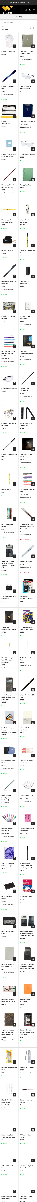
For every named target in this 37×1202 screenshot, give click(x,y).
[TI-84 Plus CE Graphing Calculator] (27, 586)
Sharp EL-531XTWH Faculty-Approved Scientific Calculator (27, 933)
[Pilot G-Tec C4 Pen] (27, 785)
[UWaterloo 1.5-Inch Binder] (9, 750)
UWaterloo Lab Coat (8, 51)
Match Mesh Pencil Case (8, 932)
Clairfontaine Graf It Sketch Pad (27, 830)
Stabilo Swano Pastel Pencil (27, 659)
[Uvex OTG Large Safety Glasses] (27, 76)
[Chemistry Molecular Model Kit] (9, 413)
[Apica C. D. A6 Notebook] (27, 306)
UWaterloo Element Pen (8, 87)
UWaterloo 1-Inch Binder (26, 455)
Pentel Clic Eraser (26, 561)
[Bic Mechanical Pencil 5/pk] (9, 1056)
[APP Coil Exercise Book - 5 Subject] (9, 853)
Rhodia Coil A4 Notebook (25, 1000)
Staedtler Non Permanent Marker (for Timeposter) (26, 866)
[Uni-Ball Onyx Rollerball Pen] (27, 378)
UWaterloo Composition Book (26, 352)
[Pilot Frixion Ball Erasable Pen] (9, 818)
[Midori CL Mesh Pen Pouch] (9, 886)
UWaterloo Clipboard (27, 121)
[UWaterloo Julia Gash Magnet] (9, 306)
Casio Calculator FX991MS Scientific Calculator (8, 697)
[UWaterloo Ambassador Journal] (9, 616)
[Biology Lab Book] (27, 174)
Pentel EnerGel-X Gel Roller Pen (8, 282)
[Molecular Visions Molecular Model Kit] (9, 988)
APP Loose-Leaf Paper (25, 1136)
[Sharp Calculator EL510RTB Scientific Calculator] (27, 1019)
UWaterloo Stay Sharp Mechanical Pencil (9, 186)
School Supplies (10, 22)
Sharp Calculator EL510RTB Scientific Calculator (27, 1032)
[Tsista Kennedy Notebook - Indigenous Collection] (9, 717)
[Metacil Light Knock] (27, 1056)
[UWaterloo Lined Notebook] (27, 1186)
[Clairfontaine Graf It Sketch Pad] (27, 818)
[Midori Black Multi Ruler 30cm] (27, 413)
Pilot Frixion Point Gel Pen (27, 490)
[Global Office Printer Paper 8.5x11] (9, 1186)
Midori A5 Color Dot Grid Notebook (8, 965)
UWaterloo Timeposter (5, 122)
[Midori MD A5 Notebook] (27, 717)
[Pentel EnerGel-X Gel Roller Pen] (9, 271)
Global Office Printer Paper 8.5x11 (8, 1198)
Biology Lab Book (26, 185)
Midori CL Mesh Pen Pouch (8, 897)
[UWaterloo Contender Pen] (9, 443)
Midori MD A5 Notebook (24, 729)
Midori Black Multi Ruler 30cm (26, 425)
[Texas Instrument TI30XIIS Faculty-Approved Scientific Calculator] (9, 551)
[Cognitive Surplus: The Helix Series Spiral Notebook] (9, 1019)
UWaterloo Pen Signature (25, 221)
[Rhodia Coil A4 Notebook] (27, 988)
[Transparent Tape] (27, 886)
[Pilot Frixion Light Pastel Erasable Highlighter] (9, 647)
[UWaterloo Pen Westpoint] (27, 271)
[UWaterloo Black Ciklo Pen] (27, 684)
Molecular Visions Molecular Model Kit (8, 1000)
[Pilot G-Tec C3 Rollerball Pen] (9, 1089)
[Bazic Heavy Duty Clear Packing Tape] (9, 1124)
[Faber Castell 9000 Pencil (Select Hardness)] (9, 785)
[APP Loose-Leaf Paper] (27, 1124)
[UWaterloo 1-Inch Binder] (27, 443)
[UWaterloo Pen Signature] (27, 209)
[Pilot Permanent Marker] (9, 513)
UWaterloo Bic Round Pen (27, 252)
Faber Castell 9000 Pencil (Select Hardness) (8, 798)
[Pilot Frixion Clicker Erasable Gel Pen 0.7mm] (9, 341)
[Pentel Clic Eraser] (27, 551)
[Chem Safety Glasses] (27, 143)
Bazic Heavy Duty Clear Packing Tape (8, 1136)
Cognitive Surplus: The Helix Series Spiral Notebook (7, 1032)
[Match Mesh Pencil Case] (9, 921)
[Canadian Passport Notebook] (27, 750)
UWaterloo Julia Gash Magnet (8, 317)
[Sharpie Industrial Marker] (27, 1089)
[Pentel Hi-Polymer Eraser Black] (27, 1155)
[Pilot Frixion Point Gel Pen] (27, 478)
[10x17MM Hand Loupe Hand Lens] (9, 586)
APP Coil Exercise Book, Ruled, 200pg (26, 628)
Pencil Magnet (6, 489)
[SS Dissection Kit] (9, 240)
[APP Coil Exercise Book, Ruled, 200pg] (27, 616)
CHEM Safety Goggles (9, 388)
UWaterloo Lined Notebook (26, 1198)
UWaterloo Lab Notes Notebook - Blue (8, 155)
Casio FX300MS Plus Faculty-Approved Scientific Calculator (27, 966)
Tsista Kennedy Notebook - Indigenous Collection (9, 730)
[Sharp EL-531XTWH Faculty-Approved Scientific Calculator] (27, 921)
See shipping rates (25, 1)
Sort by (4, 27)
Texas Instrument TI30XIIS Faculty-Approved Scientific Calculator (8, 564)
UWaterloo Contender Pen (9, 455)
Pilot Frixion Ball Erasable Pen (6, 830)
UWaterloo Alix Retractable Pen (7, 221)
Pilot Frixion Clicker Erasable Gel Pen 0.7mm (8, 353)
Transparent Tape (26, 896)
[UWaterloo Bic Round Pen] (27, 240)
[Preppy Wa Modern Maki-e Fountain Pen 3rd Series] (27, 513)
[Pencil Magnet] (9, 478)
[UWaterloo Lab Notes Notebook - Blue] (9, 143)
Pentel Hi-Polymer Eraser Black (26, 1167)
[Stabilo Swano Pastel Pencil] (27, 647)
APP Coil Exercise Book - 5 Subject (7, 865)
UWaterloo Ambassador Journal (8, 628)
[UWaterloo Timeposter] (9, 111)
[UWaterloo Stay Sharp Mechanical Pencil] (9, 174)
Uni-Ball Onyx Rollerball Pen (25, 390)
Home (3, 22)
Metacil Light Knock (27, 1067)
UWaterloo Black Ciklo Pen (27, 696)
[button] (30, 10)
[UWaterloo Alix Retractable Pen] (9, 209)
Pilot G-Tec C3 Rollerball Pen (6, 1101)
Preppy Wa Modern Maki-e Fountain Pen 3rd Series (27, 526)
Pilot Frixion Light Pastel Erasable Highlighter (7, 660)
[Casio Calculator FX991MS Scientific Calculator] (9, 684)
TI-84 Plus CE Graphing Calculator (27, 597)
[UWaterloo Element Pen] (9, 76)
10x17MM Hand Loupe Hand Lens (8, 597)
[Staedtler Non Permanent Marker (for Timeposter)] (27, 853)
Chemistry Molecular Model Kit (8, 425)
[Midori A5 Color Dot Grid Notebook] (9, 953)
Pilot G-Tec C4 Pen (26, 796)
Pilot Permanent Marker (7, 525)
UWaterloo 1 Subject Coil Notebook (27, 52)
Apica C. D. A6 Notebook (25, 317)
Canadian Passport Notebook (26, 762)
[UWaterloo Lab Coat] (9, 41)
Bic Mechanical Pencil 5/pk (9, 1068)
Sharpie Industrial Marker (26, 1101)
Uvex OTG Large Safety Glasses (25, 87)
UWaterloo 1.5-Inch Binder (8, 762)
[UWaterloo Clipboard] (27, 111)
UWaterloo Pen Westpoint (25, 282)
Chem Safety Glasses (27, 154)
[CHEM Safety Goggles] (9, 378)
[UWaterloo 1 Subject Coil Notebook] (27, 41)
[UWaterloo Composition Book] (27, 341)
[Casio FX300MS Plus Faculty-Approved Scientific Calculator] (27, 953)
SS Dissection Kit (7, 251)
